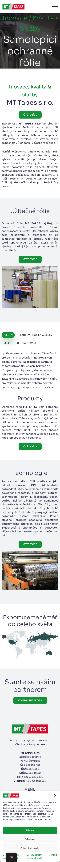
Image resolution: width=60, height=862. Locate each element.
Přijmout (30, 830)
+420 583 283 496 (32, 776)
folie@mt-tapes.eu (34, 780)
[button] (55, 795)
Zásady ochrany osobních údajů (34, 856)
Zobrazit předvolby (30, 848)
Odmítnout (30, 839)
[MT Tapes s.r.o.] (13, 6)
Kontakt (53, 855)
